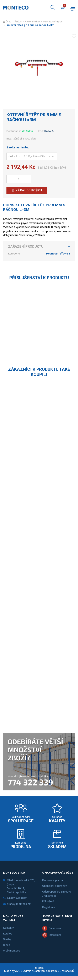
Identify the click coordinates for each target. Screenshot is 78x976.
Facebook (55, 928)
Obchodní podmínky (54, 885)
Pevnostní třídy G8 (52, 21)
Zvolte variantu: (17, 147)
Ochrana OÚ (67, 970)
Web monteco (11, 950)
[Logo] (15, 7)
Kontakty (8, 927)
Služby (7, 939)
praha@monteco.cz (19, 903)
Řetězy (18, 21)
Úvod (8, 21)
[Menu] (72, 7)
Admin (27, 970)
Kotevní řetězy (32, 21)
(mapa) (11, 884)
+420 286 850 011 (17, 898)
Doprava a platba (52, 880)
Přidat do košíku (29, 190)
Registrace (48, 907)
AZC (17, 970)
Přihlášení (48, 901)
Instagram (55, 934)
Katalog (7, 933)
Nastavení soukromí (45, 970)
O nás (6, 945)
